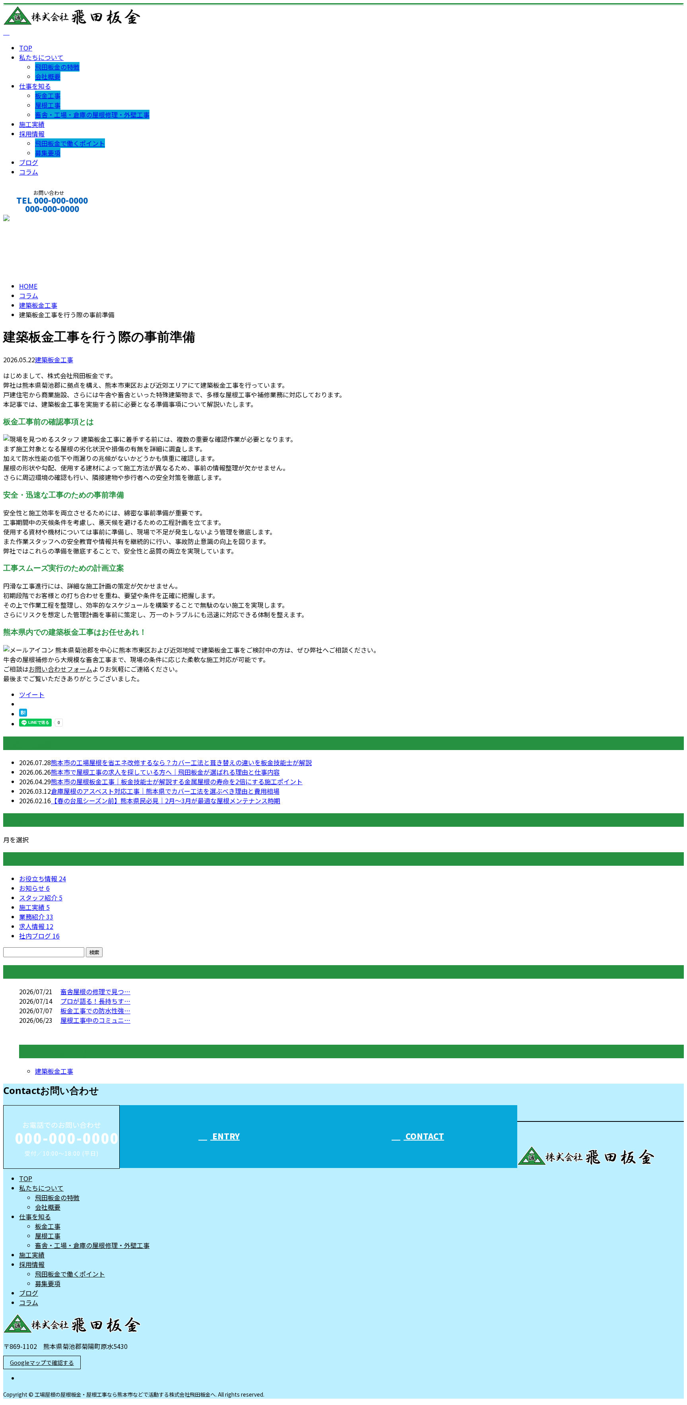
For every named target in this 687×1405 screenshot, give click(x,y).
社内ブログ (39, 936)
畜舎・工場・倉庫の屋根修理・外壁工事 (92, 114)
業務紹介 (36, 916)
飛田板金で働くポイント (70, 143)
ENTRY (225, 1136)
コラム (28, 172)
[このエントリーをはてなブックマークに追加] (23, 714)
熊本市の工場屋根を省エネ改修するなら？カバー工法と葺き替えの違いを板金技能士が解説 (181, 762)
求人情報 (36, 926)
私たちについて (41, 57)
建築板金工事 (38, 305)
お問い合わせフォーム (60, 669)
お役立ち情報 (42, 878)
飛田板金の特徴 (57, 67)
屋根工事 (47, 105)
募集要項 (47, 152)
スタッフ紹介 (40, 897)
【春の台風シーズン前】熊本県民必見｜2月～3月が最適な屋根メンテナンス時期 (165, 800)
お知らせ (34, 888)
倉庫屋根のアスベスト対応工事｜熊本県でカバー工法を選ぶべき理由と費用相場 (165, 791)
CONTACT (31, 219)
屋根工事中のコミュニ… (95, 1020)
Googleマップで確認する (42, 1362)
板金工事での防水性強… (95, 1010)
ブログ (28, 162)
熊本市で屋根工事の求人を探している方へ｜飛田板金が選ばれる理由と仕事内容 (165, 772)
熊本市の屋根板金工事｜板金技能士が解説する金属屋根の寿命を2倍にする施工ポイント (177, 781)
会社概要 (47, 76)
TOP (25, 47)
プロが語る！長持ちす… (95, 1001)
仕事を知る (35, 86)
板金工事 (47, 95)
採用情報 (32, 133)
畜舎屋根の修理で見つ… (95, 991)
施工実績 (32, 124)
